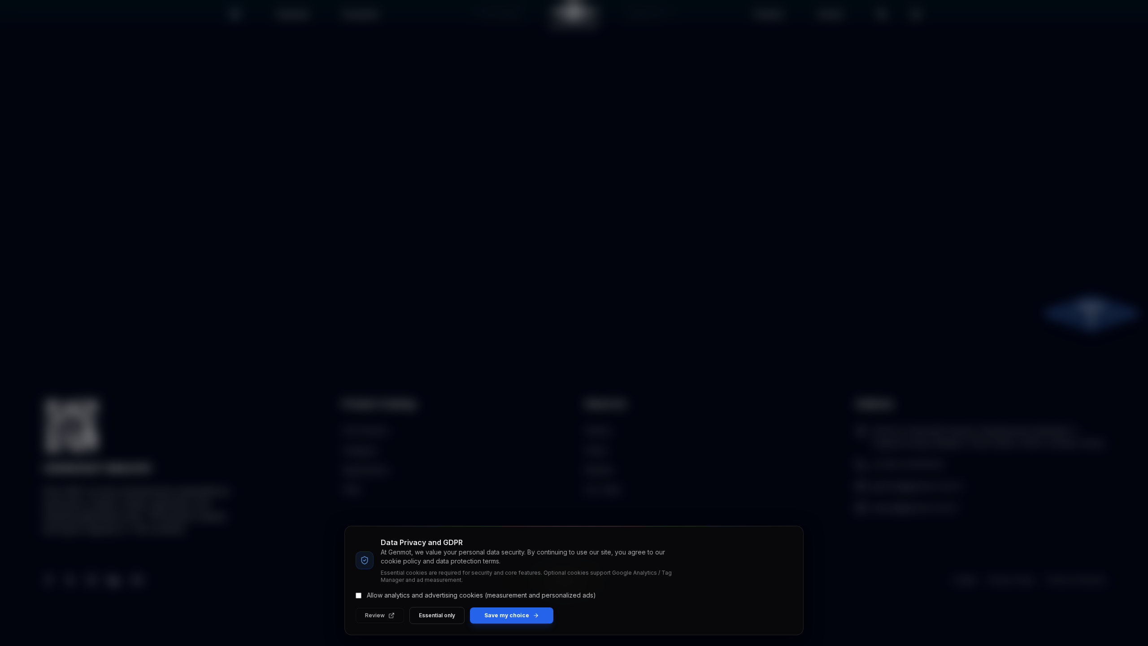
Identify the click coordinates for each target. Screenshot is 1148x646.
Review (375, 615)
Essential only (437, 615)
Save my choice (506, 615)
